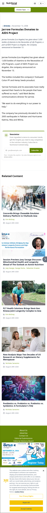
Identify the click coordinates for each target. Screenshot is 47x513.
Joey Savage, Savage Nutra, (15, 268)
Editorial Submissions (23, 438)
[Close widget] (42, 445)
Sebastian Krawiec (33, 268)
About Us (23, 430)
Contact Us (23, 435)
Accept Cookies (26, 509)
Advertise (23, 433)
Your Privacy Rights (26, 496)
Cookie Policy (19, 492)
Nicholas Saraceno (12, 363)
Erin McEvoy (10, 219)
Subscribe (35, 150)
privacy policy (8, 157)
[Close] (43, 470)
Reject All (26, 503)
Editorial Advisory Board (23, 441)
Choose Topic (21, 10)
